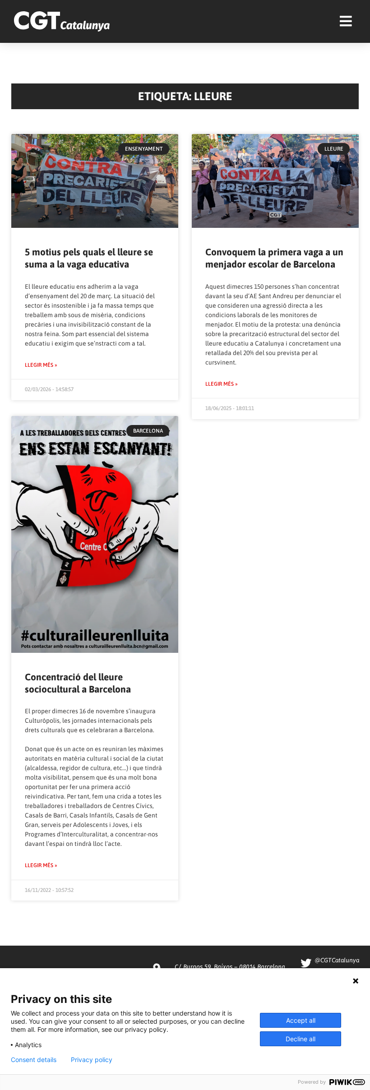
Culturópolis (42, 720)
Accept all (300, 1020)
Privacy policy (91, 1059)
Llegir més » (41, 365)
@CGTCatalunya (336, 960)
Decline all (300, 1039)
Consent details (33, 1059)
